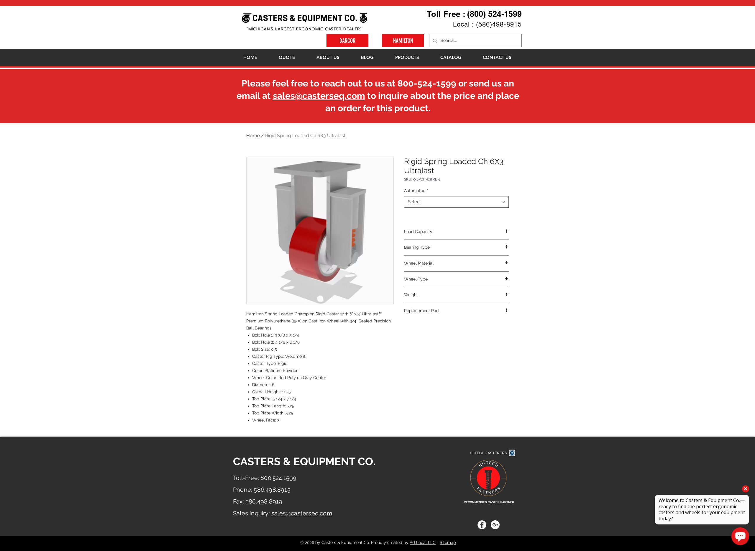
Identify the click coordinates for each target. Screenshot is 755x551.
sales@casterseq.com (319, 96)
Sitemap (448, 542)
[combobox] (456, 202)
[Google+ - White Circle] (495, 524)
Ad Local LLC (423, 542)
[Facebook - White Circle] (481, 524)
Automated (416, 190)
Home (253, 135)
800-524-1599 (427, 83)
